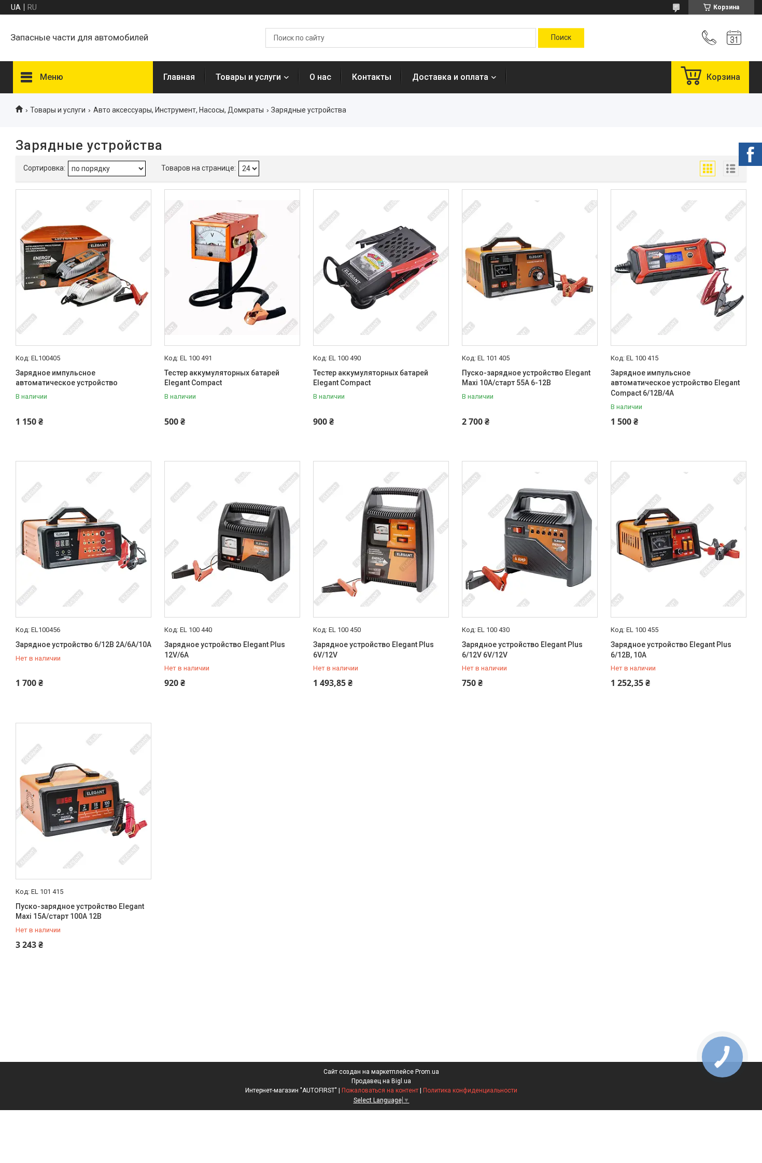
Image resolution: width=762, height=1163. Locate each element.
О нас (320, 77)
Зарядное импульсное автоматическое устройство (67, 378)
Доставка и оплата (450, 77)
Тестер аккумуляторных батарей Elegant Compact (221, 378)
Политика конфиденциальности (470, 1090)
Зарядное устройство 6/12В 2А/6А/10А (83, 644)
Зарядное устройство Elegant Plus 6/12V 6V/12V (522, 649)
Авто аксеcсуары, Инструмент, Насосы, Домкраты (178, 110)
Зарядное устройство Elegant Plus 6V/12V (373, 649)
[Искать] (561, 38)
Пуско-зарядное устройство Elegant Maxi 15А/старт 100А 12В (80, 911)
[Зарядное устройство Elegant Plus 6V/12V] (381, 539)
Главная (179, 77)
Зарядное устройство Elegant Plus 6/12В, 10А (671, 649)
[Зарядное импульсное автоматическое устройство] (83, 267)
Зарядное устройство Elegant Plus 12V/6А (224, 649)
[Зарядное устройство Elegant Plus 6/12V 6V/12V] (530, 539)
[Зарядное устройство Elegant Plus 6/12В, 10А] (678, 539)
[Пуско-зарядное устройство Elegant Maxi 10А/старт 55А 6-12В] (530, 267)
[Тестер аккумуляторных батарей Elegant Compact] (232, 267)
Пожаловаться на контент (380, 1090)
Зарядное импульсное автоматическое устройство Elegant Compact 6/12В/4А (675, 383)
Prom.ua (427, 1071)
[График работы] (734, 37)
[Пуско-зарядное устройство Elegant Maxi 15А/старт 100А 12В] (83, 801)
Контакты (371, 77)
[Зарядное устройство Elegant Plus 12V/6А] (232, 539)
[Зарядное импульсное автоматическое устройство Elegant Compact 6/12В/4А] (678, 267)
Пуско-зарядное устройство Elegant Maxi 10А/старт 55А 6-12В (526, 378)
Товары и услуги (248, 77)
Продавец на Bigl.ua (381, 1081)
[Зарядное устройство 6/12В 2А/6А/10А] (83, 539)
